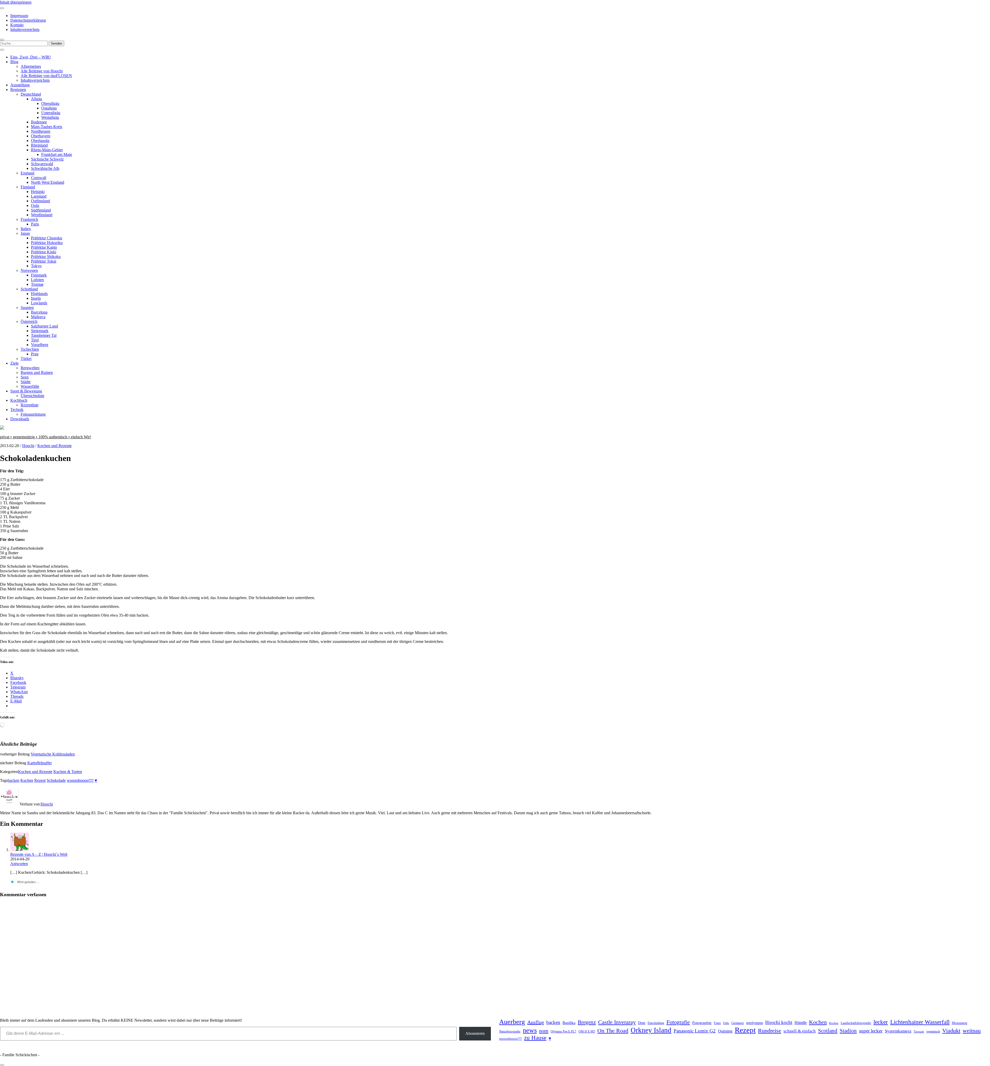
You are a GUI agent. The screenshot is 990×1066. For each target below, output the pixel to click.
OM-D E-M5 (587, 1031)
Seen (25, 377)
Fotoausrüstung (33, 414)
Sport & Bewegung (26, 391)
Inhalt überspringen (15, 2)
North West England (47, 182)
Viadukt (951, 1030)
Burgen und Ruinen (37, 372)
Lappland (38, 196)
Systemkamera (898, 1031)
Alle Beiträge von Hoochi (42, 71)
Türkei (26, 358)
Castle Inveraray (617, 1022)
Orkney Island (651, 1030)
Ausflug (535, 1022)
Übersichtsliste (32, 395)
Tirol (35, 340)
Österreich (29, 321)
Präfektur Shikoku (46, 256)
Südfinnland (41, 210)
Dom (641, 1023)
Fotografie (678, 1022)
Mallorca (38, 317)
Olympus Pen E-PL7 (563, 1031)
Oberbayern (40, 136)
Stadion (848, 1031)
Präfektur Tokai (43, 261)
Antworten (19, 863)
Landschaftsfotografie (856, 1023)
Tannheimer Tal (43, 335)
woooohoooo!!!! (80, 780)
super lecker (870, 1031)
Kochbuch (18, 400)
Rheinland (39, 145)
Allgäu (36, 99)
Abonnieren (475, 1033)
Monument (959, 1023)
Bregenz (587, 1022)
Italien (26, 228)
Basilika (569, 1023)
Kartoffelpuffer (39, 763)
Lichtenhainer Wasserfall (920, 1022)
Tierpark (919, 1031)
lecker (880, 1022)
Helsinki (38, 191)
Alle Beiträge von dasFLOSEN (46, 75)
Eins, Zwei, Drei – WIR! (30, 57)
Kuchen (26, 780)
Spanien (27, 307)
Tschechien (30, 349)
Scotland (827, 1031)
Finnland (28, 187)
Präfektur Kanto (44, 247)
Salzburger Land (44, 326)
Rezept (40, 780)
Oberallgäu (50, 103)
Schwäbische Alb (45, 168)
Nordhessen (40, 131)
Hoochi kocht (778, 1022)
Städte (26, 382)
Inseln (36, 298)
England (27, 173)
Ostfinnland (40, 201)
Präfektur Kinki (43, 252)
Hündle (801, 1022)
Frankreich (29, 219)
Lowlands (39, 303)
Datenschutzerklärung (28, 20)
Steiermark (39, 331)
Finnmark (39, 275)
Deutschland (31, 94)
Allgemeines (31, 66)
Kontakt (16, 25)
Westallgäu (50, 117)
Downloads (19, 419)
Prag (34, 354)
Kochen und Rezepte (54, 445)
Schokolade (56, 780)
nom (543, 1031)
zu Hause (535, 1037)
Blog (14, 62)
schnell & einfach (799, 1031)
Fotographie (702, 1023)
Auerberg (512, 1022)
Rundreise (769, 1031)
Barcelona (39, 312)
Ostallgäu (49, 108)
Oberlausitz (40, 140)
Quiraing (725, 1031)
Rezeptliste (29, 405)
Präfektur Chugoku (46, 238)
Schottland (29, 289)
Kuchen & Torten (67, 771)
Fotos (717, 1023)
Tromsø (37, 284)
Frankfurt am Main (56, 154)
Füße (726, 1023)
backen (13, 780)
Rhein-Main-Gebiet (47, 150)
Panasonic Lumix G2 (695, 1031)
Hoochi (28, 445)
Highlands (39, 293)
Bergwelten (30, 368)
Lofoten (37, 280)
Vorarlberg (39, 344)
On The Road (612, 1031)
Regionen (18, 89)
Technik (16, 409)
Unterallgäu (50, 113)
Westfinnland (41, 215)
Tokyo (36, 266)
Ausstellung (20, 85)
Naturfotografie (510, 1031)
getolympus (754, 1023)
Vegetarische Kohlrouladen (53, 754)
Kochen (818, 1022)
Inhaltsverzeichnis (24, 29)
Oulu (35, 205)
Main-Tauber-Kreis (46, 126)
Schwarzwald (42, 164)
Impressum (19, 15)
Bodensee (39, 122)
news (530, 1030)
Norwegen (29, 270)
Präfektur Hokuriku (47, 242)
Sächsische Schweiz (47, 159)
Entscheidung (656, 1023)
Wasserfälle (30, 386)
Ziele (14, 363)
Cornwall (38, 177)
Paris (35, 224)
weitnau (972, 1030)
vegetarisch (933, 1031)
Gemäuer (737, 1023)
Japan (25, 233)
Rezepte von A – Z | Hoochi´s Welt (38, 854)
